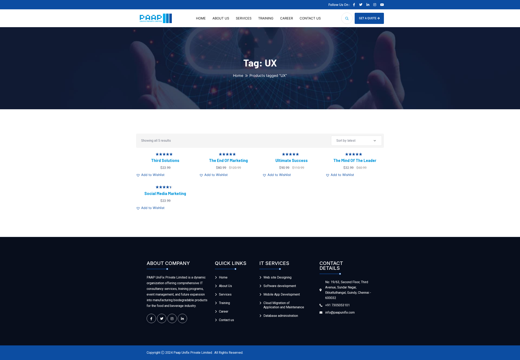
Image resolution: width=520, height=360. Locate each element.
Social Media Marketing (165, 193)
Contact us (226, 320)
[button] (150, 174)
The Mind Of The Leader (354, 160)
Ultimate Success (291, 160)
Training (224, 303)
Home (238, 75)
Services (225, 294)
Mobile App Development (281, 294)
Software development (279, 286)
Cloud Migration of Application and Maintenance (283, 305)
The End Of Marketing (228, 160)
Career (223, 311)
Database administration (280, 316)
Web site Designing (277, 277)
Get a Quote (367, 18)
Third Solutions (165, 160)
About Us (225, 286)
